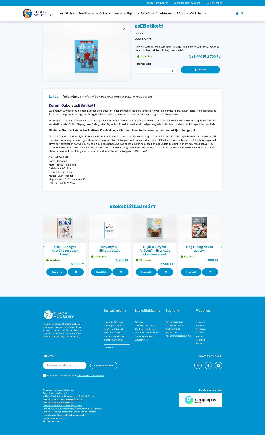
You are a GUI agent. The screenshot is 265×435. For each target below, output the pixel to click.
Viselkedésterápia (174, 322)
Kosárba (202, 69)
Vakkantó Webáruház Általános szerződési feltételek (68, 396)
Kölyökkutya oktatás (145, 325)
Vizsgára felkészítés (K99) (178, 336)
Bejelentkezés (214, 3)
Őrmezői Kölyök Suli (113, 340)
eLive (63, 418)
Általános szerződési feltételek (58, 390)
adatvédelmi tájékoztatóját (90, 375)
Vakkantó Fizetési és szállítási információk (63, 399)
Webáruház (196, 13)
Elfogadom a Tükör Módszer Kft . (75, 375)
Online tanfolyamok (110, 13)
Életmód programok (144, 336)
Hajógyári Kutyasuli (113, 322)
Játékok (200, 332)
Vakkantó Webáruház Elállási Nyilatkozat (62, 405)
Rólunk (181, 13)
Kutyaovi (139, 322)
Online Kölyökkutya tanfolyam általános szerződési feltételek (72, 408)
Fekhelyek (201, 340)
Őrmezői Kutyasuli (112, 332)
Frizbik (199, 343)
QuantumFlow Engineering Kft (71, 415)
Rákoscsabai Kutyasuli (115, 336)
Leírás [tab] (53, 96)
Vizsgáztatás (141, 340)
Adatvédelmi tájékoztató (55, 393)
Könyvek (200, 322)
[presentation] (43, 247)
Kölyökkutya (67, 13)
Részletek (57, 272)
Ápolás (199, 336)
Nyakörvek (201, 329)
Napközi (131, 13)
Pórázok (200, 325)
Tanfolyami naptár (157, 3)
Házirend (108, 347)
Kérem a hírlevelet (103, 365)
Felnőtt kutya (86, 13)
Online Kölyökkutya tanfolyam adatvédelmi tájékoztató (69, 411)
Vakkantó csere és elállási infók (58, 402)
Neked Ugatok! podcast (186, 3)
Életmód (146, 13)
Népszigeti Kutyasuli (114, 325)
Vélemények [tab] (107, 96)
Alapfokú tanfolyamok (145, 329)
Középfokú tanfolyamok (146, 332)
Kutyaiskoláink (164, 13)
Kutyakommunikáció (175, 325)
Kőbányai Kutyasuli (113, 329)
